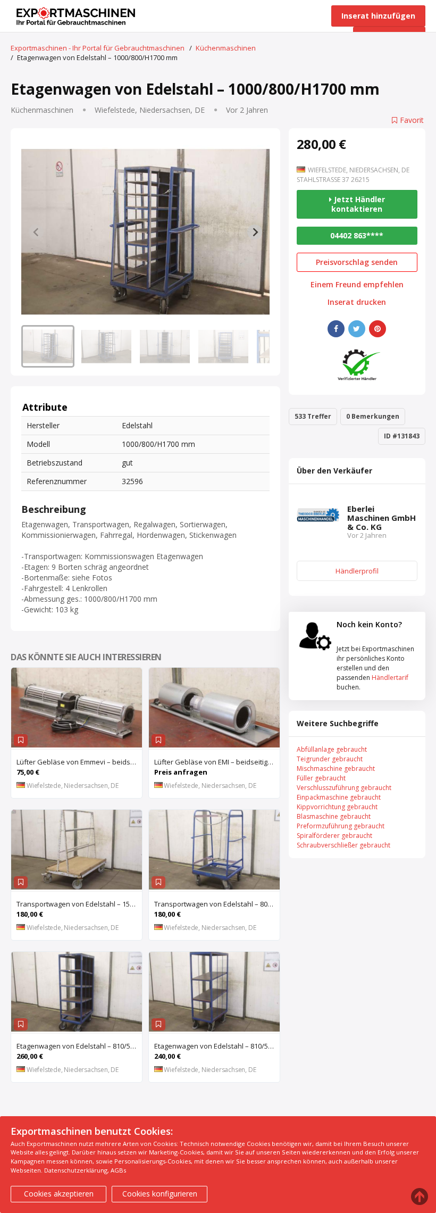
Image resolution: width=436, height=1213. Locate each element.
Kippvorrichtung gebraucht (337, 806)
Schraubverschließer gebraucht (343, 845)
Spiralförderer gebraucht (334, 835)
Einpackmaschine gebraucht (339, 797)
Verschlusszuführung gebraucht (344, 787)
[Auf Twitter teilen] (356, 328)
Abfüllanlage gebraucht (332, 749)
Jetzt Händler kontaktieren (358, 204)
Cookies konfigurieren (159, 1194)
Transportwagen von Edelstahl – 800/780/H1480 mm (217, 904)
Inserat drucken (357, 302)
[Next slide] (254, 232)
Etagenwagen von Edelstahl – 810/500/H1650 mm (79, 1046)
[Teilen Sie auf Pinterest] (377, 328)
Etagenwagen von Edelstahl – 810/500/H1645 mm (217, 1046)
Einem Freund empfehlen (357, 284)
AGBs (118, 1170)
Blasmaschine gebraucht (334, 816)
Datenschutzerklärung (75, 1170)
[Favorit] (21, 740)
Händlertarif (390, 677)
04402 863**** (356, 235)
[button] (47, 346)
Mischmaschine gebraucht (336, 768)
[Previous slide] (36, 232)
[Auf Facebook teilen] (336, 328)
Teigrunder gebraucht (330, 758)
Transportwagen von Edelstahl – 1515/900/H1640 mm (79, 904)
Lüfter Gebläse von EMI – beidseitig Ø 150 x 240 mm (217, 762)
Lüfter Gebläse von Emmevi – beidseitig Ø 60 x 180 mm (79, 762)
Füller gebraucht (321, 778)
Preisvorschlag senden (357, 262)
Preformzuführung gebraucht (340, 825)
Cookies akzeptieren (59, 1194)
